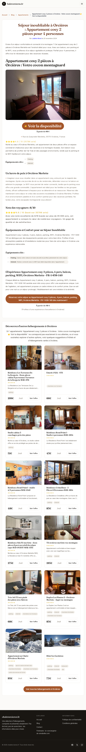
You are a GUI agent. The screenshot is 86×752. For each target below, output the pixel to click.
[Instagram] (82, 745)
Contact (39, 727)
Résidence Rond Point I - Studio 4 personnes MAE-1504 (59, 433)
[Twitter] (77, 745)
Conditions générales (70, 723)
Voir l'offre (34, 398)
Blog (12, 15)
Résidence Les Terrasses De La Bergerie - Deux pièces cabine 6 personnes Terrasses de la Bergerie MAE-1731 (21, 376)
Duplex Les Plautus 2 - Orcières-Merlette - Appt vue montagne (60, 598)
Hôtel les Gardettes (54, 656)
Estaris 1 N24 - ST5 (54, 373)
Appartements (23, 15)
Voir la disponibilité (43, 126)
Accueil (4, 15)
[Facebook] (72, 745)
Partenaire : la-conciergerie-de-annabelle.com (46, 732)
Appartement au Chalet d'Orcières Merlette (18, 657)
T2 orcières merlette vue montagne (62, 543)
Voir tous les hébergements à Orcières (43, 689)
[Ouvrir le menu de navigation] (82, 4)
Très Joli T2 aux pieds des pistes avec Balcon (17, 598)
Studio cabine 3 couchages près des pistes (19, 433)
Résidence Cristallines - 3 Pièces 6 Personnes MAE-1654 (59, 489)
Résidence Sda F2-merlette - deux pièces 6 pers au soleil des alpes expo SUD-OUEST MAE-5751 (22, 545)
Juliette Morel (36, 38)
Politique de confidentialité (71, 720)
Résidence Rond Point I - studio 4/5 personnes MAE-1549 (21, 489)
